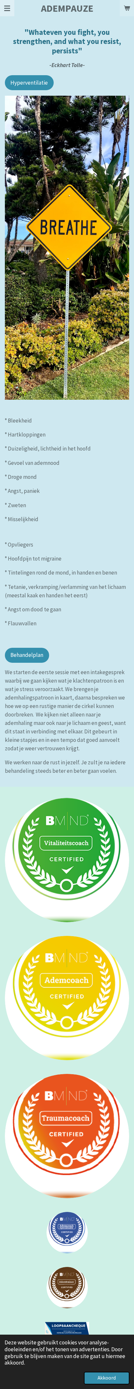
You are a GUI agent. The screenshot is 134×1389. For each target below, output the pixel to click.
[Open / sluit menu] (7, 8)
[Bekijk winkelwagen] (127, 8)
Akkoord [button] (107, 1378)
